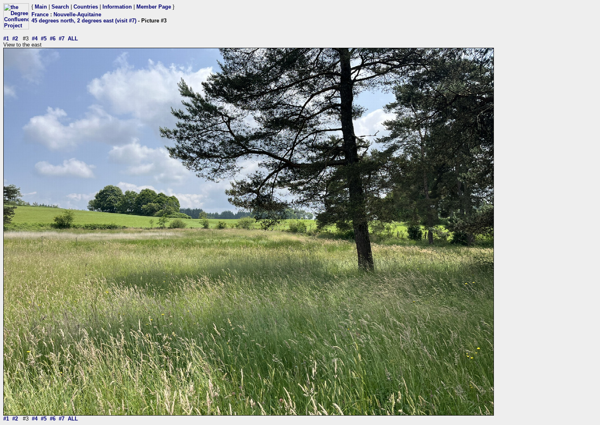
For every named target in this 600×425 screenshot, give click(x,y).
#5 (44, 39)
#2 (15, 39)
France (40, 14)
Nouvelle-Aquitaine (77, 14)
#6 (53, 39)
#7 (61, 39)
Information (117, 7)
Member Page (153, 7)
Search (60, 7)
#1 (6, 39)
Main (41, 7)
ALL (73, 39)
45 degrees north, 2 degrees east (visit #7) (83, 21)
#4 (35, 39)
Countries (85, 7)
